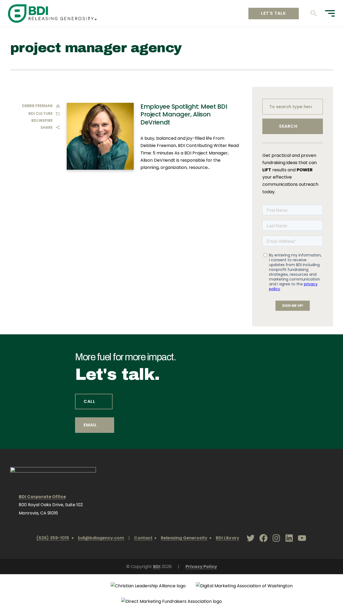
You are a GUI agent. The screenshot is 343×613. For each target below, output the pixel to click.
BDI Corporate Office (42, 497)
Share (46, 127)
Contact (143, 538)
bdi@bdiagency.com (101, 538)
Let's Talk (273, 13)
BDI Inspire (42, 120)
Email (90, 425)
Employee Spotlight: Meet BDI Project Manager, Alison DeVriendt (183, 114)
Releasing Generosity (184, 538)
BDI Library (227, 538)
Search (288, 126)
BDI (157, 566)
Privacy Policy (201, 566)
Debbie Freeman (37, 105)
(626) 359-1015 (52, 538)
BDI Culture (40, 113)
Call (89, 401)
